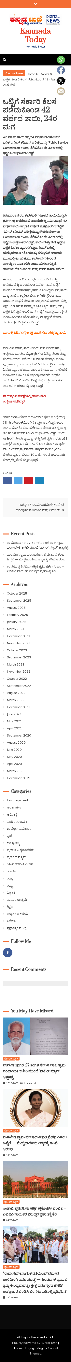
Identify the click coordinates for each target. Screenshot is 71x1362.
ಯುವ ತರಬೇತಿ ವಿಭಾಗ (20, 864)
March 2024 (15, 629)
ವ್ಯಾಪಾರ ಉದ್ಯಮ (17, 900)
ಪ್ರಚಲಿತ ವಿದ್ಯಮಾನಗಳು (20, 850)
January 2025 (16, 622)
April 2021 (14, 728)
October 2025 (17, 593)
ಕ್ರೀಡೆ (9, 836)
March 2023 (15, 664)
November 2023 (18, 643)
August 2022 (16, 693)
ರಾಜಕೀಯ (13, 871)
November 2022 (18, 671)
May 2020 (14, 757)
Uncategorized (17, 800)
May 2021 (14, 721)
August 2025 (16, 608)
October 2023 (17, 650)
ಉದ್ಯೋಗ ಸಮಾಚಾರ (19, 829)
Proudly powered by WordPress (35, 1343)
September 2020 (19, 735)
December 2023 (18, 636)
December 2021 (18, 707)
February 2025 (17, 615)
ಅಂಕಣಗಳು (14, 807)
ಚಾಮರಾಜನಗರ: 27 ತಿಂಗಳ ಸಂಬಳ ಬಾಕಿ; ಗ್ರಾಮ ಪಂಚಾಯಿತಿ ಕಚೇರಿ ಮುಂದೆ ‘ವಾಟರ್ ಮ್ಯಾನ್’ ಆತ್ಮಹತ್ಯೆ (34, 1071)
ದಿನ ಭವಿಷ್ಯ (13, 843)
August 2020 (16, 742)
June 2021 (14, 714)
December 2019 (18, 778)
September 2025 (19, 600)
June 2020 (14, 749)
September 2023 (19, 657)
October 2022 (17, 679)
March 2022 (15, 700)
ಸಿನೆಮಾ (11, 921)
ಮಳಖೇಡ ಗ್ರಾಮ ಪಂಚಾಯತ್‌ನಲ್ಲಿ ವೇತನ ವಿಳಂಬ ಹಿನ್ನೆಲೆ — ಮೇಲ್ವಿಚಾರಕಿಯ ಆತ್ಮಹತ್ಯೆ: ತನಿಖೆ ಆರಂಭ (35, 1143)
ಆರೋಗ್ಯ (12, 814)
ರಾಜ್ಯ (10, 878)
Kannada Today (35, 35)
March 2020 (15, 771)
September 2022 (19, 686)
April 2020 (14, 764)
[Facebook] (7, 952)
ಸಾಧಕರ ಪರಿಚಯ (17, 914)
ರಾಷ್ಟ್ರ (10, 885)
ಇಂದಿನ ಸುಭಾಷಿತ (17, 821)
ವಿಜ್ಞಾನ (11, 892)
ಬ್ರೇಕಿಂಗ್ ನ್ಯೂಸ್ (16, 857)
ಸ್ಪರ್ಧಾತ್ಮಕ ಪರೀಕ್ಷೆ (16, 928)
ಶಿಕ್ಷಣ (10, 907)
